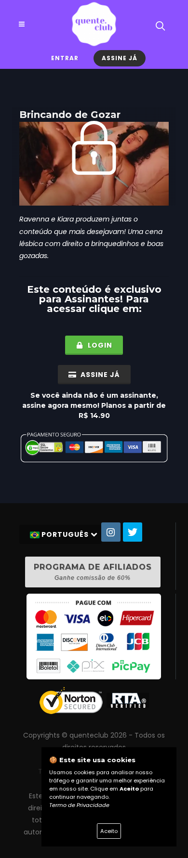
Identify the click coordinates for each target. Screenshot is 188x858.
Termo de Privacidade (79, 805)
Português (65, 534)
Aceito (109, 831)
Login (99, 345)
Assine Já (119, 58)
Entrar (65, 58)
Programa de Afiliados (93, 571)
